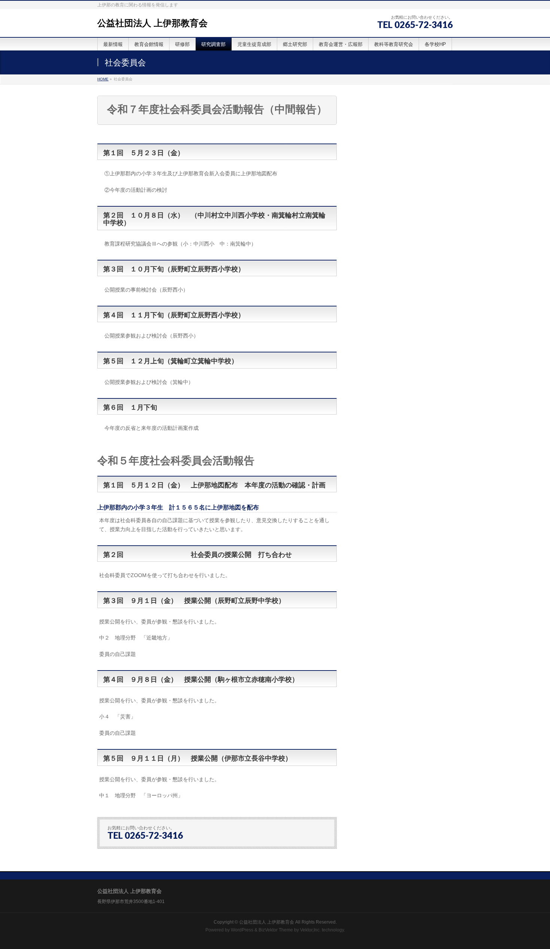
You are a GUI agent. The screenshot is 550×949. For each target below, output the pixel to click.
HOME (103, 79)
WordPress (242, 930)
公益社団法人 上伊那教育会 (152, 23)
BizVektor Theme (276, 930)
